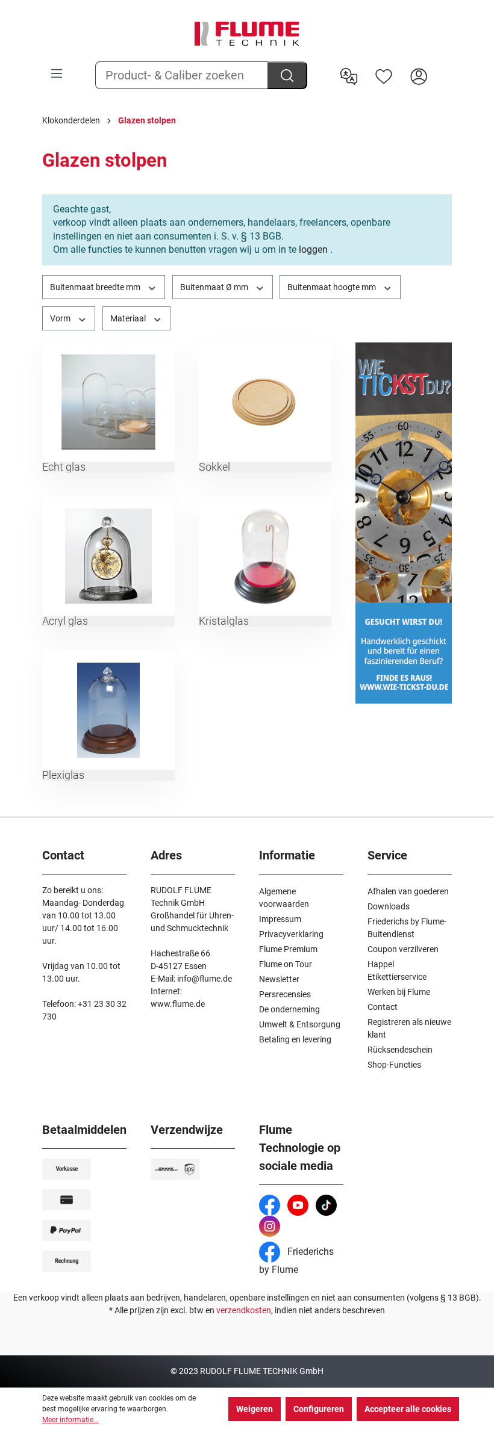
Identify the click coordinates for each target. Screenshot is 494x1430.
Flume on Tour (285, 964)
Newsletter (279, 979)
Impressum (280, 919)
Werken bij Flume (398, 992)
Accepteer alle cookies (407, 1409)
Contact (382, 1007)
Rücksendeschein (400, 1049)
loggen (313, 249)
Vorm (61, 318)
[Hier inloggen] (418, 75)
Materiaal (129, 318)
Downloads (388, 906)
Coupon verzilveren (403, 949)
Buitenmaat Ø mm (215, 287)
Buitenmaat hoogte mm (332, 287)
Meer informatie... (70, 1420)
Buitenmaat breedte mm (96, 287)
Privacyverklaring (291, 934)
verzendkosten (243, 1310)
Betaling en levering (295, 1039)
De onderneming (289, 1009)
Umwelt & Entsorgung (299, 1024)
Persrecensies (285, 994)
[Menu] (56, 73)
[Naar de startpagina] (247, 34)
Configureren (318, 1409)
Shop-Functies (394, 1064)
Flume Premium (288, 949)
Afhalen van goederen (408, 891)
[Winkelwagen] (444, 67)
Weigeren (254, 1409)
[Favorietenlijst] (383, 75)
